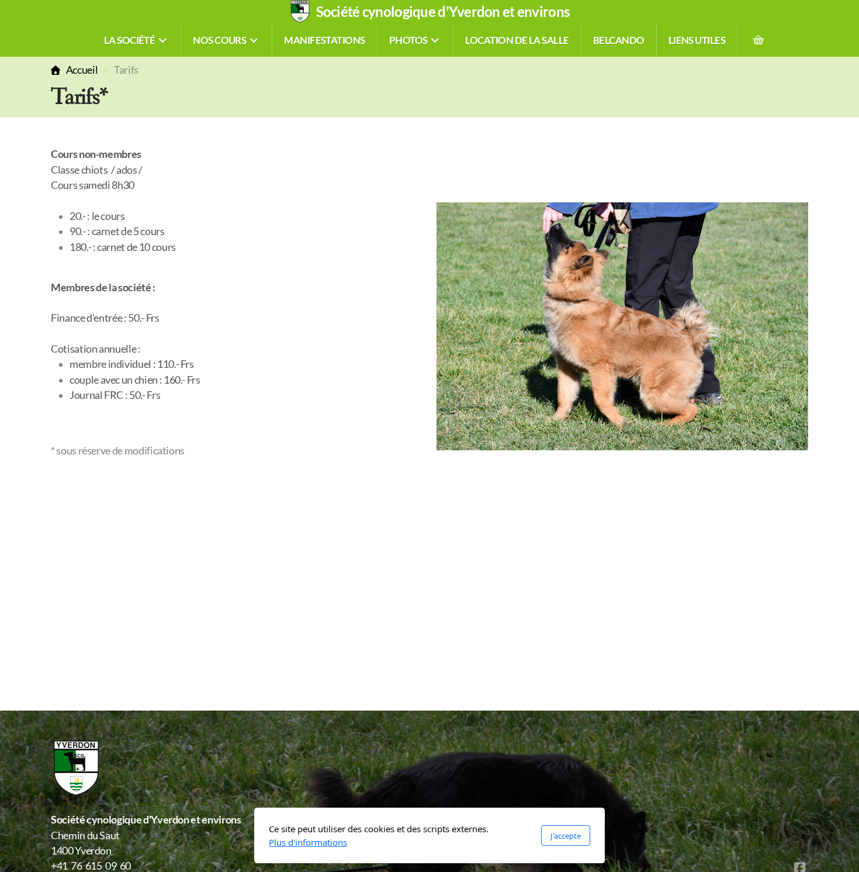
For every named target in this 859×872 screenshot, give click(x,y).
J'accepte (565, 835)
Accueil (82, 70)
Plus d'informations (308, 842)
